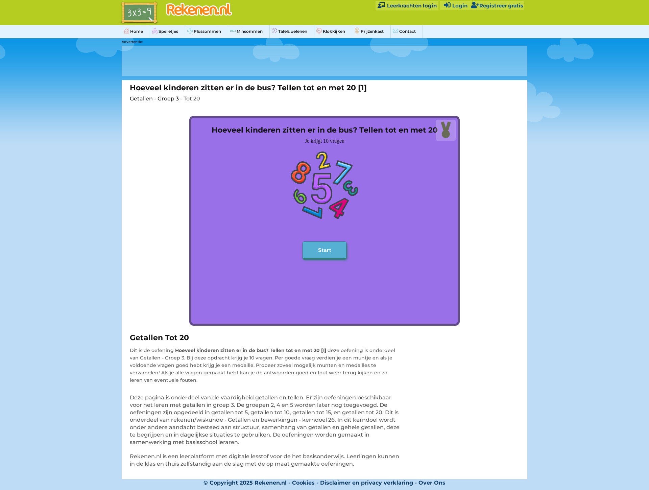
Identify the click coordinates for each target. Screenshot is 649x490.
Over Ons (432, 483)
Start (324, 250)
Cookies (303, 483)
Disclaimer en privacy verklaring (366, 483)
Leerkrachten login (411, 5)
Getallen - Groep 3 (154, 98)
